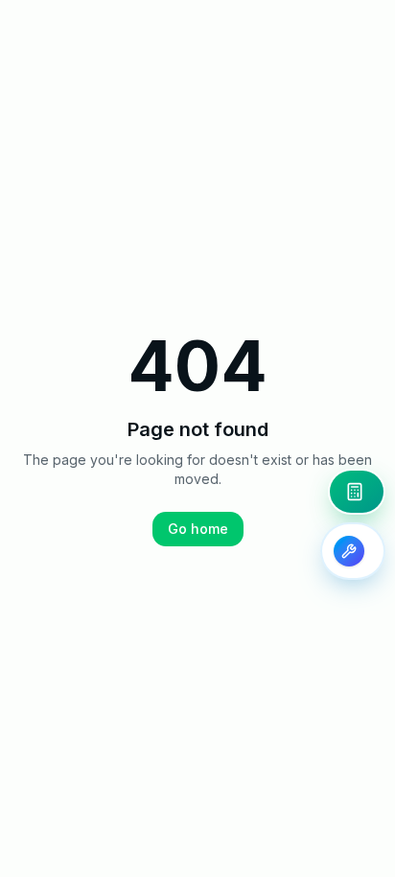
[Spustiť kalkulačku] (356, 492)
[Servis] (352, 551)
